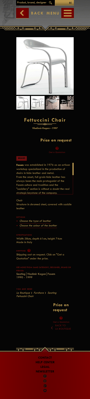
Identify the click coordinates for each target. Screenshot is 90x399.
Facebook (45, 376)
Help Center (45, 362)
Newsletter (45, 371)
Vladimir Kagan (36, 273)
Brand (21, 158)
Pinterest (45, 381)
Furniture (39, 292)
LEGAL (45, 367)
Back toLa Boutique (63, 327)
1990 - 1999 (24, 277)
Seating (20, 273)
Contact (45, 357)
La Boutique (23, 292)
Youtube (45, 390)
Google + (45, 386)
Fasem (51, 273)
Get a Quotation (57, 152)
